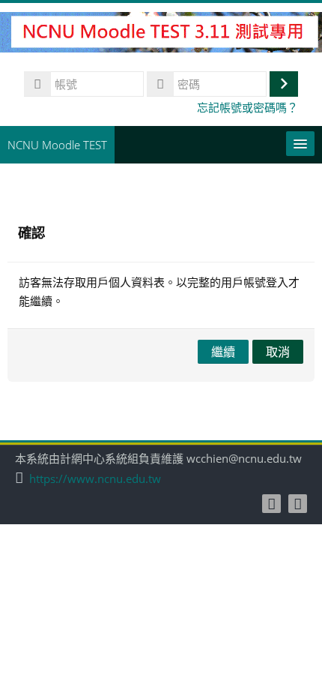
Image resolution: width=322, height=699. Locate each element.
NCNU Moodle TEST (57, 144)
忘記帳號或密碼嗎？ (247, 107)
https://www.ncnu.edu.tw (95, 478)
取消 (278, 352)
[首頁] (161, 34)
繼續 (223, 352)
